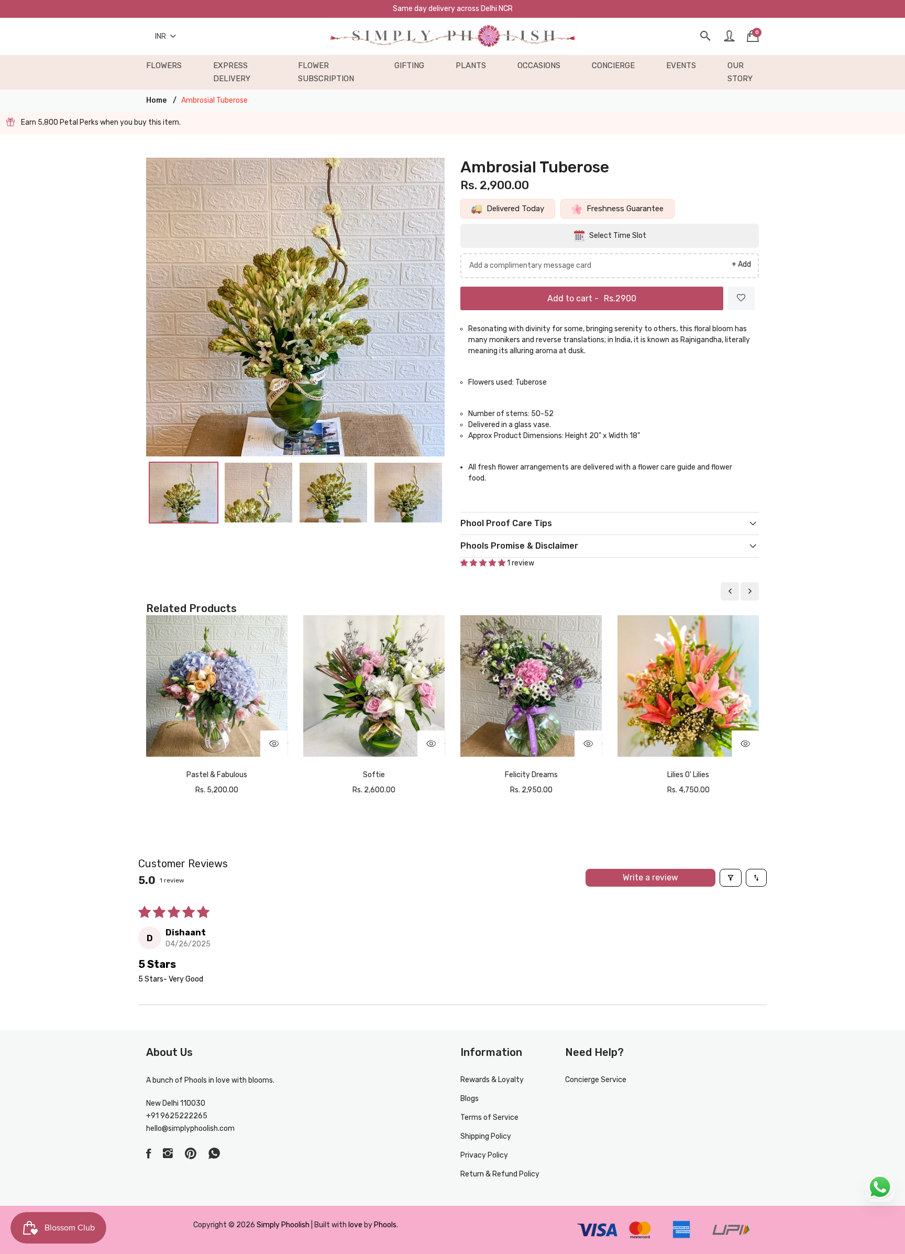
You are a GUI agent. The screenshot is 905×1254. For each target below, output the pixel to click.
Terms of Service (489, 1117)
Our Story (740, 72)
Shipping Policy (485, 1136)
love (355, 1224)
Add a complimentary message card (530, 265)
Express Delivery (231, 72)
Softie (374, 774)
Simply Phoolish (284, 1224)
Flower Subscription (326, 72)
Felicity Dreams (531, 774)
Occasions (538, 65)
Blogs (469, 1098)
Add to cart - (591, 298)
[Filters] (731, 878)
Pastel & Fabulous (216, 774)
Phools (385, 1224)
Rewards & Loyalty (492, 1079)
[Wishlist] (741, 298)
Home (156, 100)
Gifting (409, 65)
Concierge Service (595, 1079)
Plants (471, 65)
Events (681, 65)
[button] (483, 563)
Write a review (650, 877)
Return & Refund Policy (499, 1174)
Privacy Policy (484, 1155)
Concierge (613, 65)
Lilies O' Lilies (688, 774)
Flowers (164, 65)
